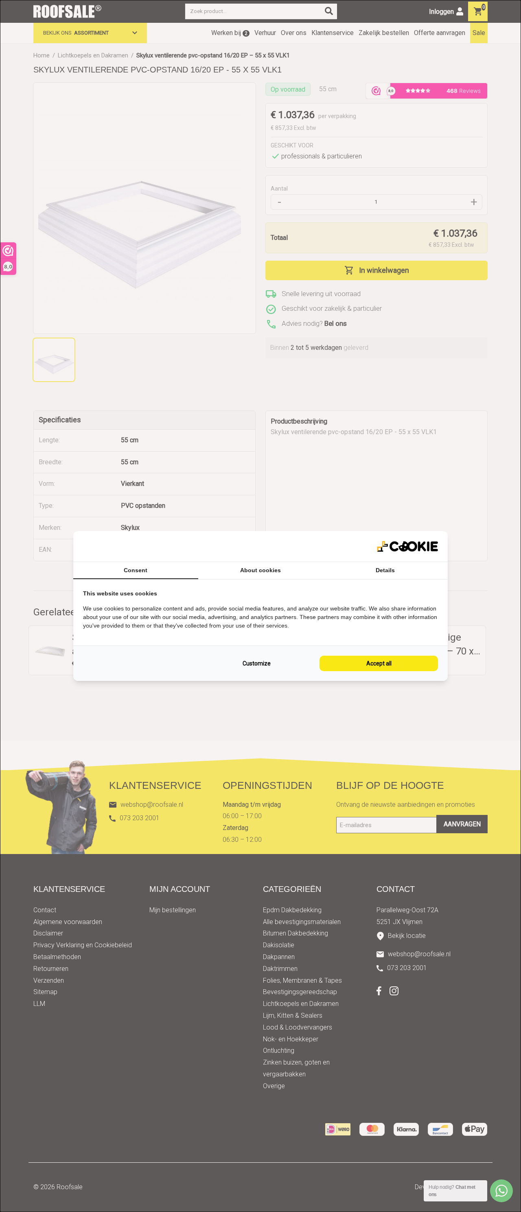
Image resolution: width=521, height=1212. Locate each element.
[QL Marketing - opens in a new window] (407, 546)
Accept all (379, 663)
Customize (257, 663)
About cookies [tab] (260, 570)
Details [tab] (385, 570)
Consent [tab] (135, 570)
